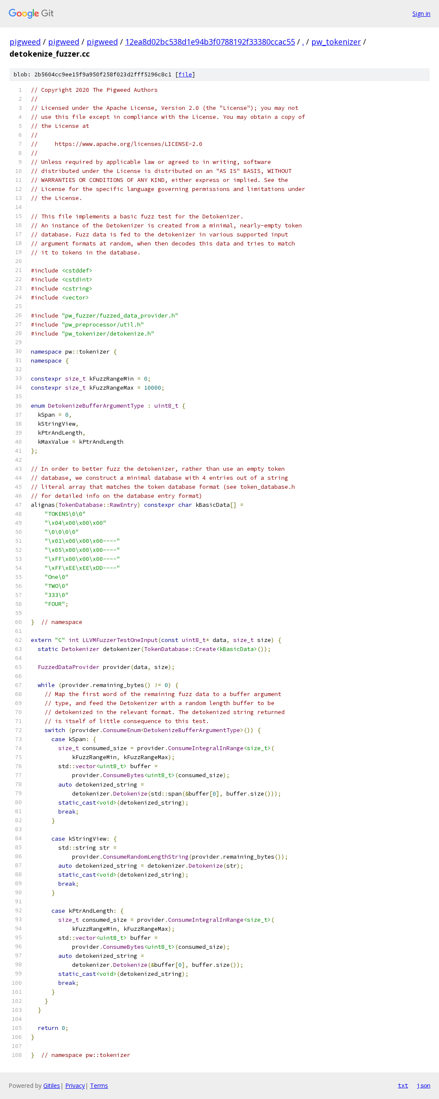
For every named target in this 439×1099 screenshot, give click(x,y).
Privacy (75, 1085)
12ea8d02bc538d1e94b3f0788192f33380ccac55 (210, 41)
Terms (99, 1085)
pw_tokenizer (336, 41)
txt (403, 1085)
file (185, 74)
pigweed (25, 41)
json (423, 1085)
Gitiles (51, 1085)
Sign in (421, 13)
